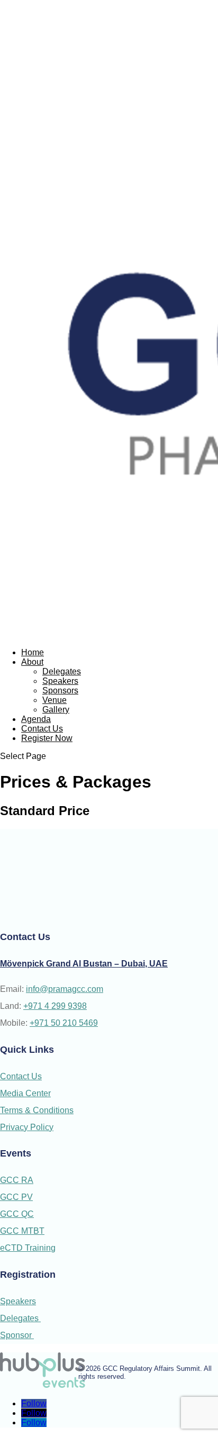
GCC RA (16, 1180)
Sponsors (60, 690)
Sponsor (17, 1335)
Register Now (46, 738)
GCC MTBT (22, 1230)
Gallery (55, 709)
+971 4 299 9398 (55, 1005)
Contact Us (42, 728)
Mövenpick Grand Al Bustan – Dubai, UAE (84, 963)
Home (32, 652)
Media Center (25, 1093)
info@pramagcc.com (64, 989)
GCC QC (17, 1213)
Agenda (36, 719)
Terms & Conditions (37, 1110)
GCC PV (16, 1197)
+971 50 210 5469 (64, 1022)
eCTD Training (28, 1247)
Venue (54, 700)
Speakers (60, 680)
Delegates (61, 671)
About (32, 661)
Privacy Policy (26, 1127)
